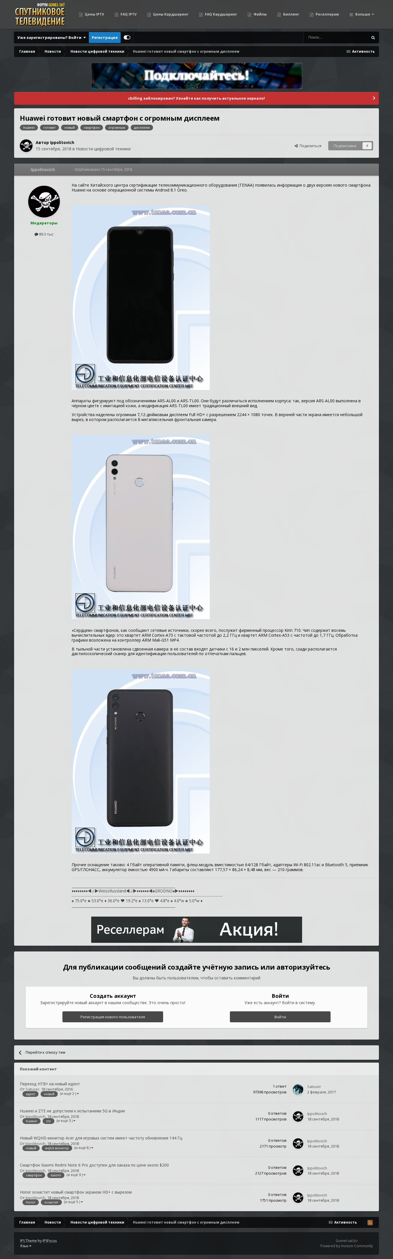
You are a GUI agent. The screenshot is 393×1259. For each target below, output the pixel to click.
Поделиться (309, 145)
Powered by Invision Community (346, 1245)
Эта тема (352, 37)
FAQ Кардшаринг (220, 14)
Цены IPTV (94, 14)
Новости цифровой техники (103, 148)
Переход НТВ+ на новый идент (50, 1084)
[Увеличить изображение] (141, 297)
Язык (24, 1245)
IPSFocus (50, 1240)
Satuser (32, 1089)
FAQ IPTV (128, 14)
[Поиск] (373, 37)
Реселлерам (327, 14)
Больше (362, 14)
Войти (280, 1016)
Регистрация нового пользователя (113, 1016)
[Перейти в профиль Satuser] (298, 1089)
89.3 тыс (46, 234)
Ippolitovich (62, 142)
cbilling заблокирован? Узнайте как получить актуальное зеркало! (196, 98)
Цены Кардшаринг (170, 14)
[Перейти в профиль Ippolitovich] (26, 145)
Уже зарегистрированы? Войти (50, 37)
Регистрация (105, 37)
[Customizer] (127, 37)
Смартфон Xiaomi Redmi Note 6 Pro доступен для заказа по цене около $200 (94, 1165)
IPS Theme (28, 1240)
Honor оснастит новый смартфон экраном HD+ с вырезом (76, 1192)
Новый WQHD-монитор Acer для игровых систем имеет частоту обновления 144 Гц (101, 1138)
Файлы (260, 14)
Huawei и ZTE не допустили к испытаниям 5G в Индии (72, 1111)
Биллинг (290, 14)
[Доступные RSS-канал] (370, 1222)
